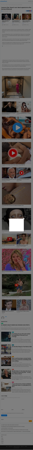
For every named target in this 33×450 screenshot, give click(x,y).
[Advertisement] (16, 225)
